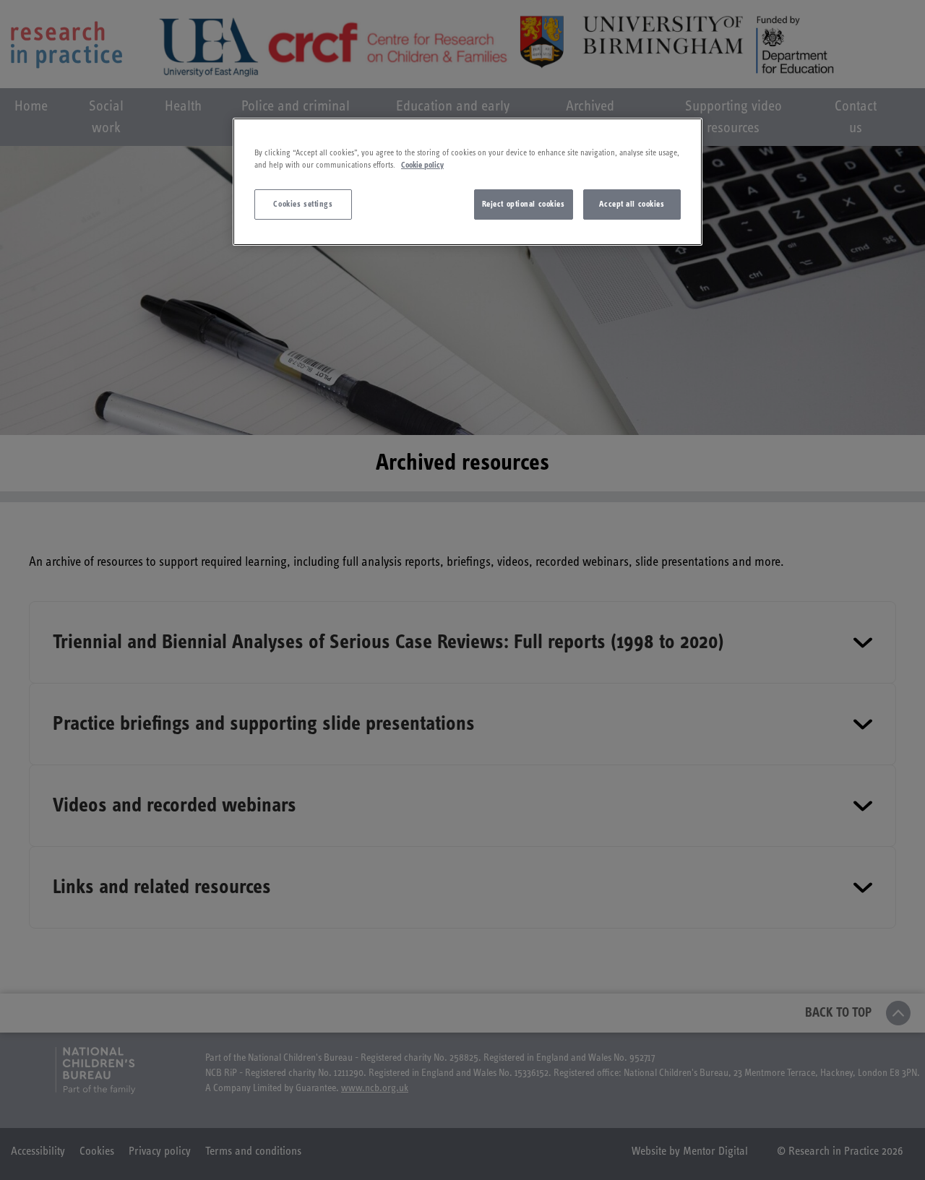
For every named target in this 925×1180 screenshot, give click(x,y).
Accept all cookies (631, 204)
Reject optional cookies (523, 204)
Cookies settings (302, 204)
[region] (467, 182)
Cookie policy (422, 165)
